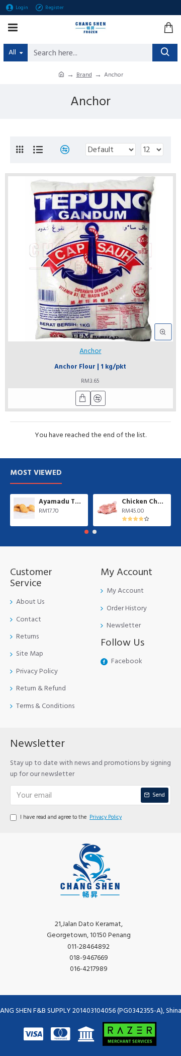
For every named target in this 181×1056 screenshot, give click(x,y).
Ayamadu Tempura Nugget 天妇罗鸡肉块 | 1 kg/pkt (61, 502)
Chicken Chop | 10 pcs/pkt (144, 502)
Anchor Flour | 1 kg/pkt (90, 367)
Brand (84, 75)
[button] (86, 532)
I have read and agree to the (71, 817)
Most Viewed (36, 473)
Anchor (90, 351)
